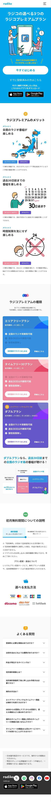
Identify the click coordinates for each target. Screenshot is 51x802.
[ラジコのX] (16, 779)
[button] (44, 3)
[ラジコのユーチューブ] (47, 779)
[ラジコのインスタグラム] (31, 778)
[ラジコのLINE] (24, 779)
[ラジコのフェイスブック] (39, 779)
